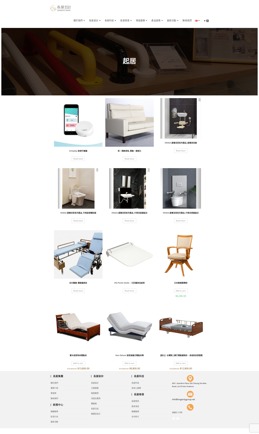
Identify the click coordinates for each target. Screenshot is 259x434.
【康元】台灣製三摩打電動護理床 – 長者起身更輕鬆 (181, 355)
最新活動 (54, 421)
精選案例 (95, 393)
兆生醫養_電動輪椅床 (78, 283)
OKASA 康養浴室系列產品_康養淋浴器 (181, 142)
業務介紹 (54, 388)
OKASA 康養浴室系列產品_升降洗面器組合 (129, 212)
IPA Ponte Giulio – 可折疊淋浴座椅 (129, 283)
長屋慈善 (135, 401)
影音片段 (54, 416)
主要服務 (95, 388)
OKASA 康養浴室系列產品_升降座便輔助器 (78, 212)
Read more (78, 159)
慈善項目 (135, 406)
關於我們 (54, 383)
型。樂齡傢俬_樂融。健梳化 (129, 151)
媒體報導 (54, 411)
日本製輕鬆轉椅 (180, 283)
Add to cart (181, 291)
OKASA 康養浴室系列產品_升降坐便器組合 (181, 212)
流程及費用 (95, 398)
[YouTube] (177, 419)
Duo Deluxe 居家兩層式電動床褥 (129, 355)
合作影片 (135, 416)
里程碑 (53, 393)
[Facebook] (173, 419)
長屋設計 (95, 383)
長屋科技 (135, 383)
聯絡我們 (54, 398)
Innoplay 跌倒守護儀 (78, 151)
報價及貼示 (95, 413)
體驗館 (94, 403)
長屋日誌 (95, 408)
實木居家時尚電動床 (78, 355)
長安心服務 (136, 388)
